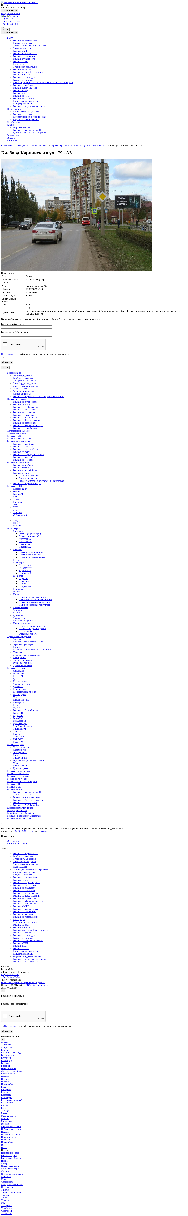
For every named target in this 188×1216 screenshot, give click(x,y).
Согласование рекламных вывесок (30, 45)
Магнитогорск (8, 1116)
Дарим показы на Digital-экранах (29, 132)
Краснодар (6, 1097)
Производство (14, 109)
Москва (5, 1124)
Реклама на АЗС (21, 95)
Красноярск (7, 1102)
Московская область (11, 1126)
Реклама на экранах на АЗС (27, 130)
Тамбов (5, 1189)
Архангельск (7, 1044)
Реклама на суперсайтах (25, 877)
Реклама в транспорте (24, 59)
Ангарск (5, 1042)
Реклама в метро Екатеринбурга (29, 72)
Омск (4, 1145)
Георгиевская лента (22, 127)
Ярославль (6, 1213)
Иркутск (5, 1081)
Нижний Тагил (8, 1137)
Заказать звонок (9, 11)
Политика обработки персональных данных (23, 982)
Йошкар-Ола (7, 1084)
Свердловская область (24, 872)
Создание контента (22, 48)
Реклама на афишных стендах (28, 901)
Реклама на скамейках (24, 890)
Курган (4, 1105)
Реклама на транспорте (24, 56)
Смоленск (6, 1176)
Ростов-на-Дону (9, 1155)
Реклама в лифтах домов (25, 88)
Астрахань (6, 1047)
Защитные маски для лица (26, 119)
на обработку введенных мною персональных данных (38, 1026)
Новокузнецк (8, 1139)
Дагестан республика (11, 1071)
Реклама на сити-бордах (25, 903)
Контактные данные (17, 843)
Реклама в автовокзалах (25, 53)
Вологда (5, 1063)
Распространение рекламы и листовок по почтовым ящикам (43, 82)
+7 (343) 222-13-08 (10, 21)
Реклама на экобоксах (24, 85)
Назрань (5, 1131)
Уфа (3, 1203)
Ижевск (5, 1079)
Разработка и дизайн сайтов (27, 956)
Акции (10, 124)
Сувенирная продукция (25, 66)
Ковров (5, 1092)
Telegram (42, 831)
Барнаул (5, 1050)
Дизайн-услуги (14, 122)
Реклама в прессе (21, 74)
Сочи (3, 1179)
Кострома (6, 1095)
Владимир (6, 1058)
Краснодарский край (11, 1100)
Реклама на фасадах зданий (26, 895)
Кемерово (6, 1089)
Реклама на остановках (24, 898)
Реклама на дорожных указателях (29, 106)
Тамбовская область (11, 1192)
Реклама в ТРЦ (20, 90)
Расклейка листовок (23, 80)
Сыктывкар (7, 1187)
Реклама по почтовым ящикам (28, 940)
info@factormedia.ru (10, 13)
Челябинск (6, 1208)
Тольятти (5, 1195)
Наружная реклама (22, 43)
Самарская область (10, 1166)
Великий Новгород (11, 1052)
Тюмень (5, 1200)
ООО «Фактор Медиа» (36, 985)
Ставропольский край (12, 1184)
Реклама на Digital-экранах (26, 882)
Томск (4, 1197)
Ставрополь (7, 1182)
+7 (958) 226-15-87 (10, 24)
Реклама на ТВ (20, 61)
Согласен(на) (7, 354)
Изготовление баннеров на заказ (29, 117)
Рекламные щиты (21, 880)
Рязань (4, 1160)
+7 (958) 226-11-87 (10, 18)
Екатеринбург (8, 1073)
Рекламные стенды (22, 114)
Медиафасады (20, 866)
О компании (13, 135)
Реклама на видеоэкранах (25, 40)
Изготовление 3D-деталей (26, 111)
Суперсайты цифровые (24, 859)
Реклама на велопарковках (26, 893)
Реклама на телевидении (25, 917)
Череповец (6, 1211)
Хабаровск (6, 1205)
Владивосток (7, 1055)
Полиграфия (19, 64)
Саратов (5, 1171)
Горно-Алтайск (8, 1068)
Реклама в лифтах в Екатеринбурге (30, 930)
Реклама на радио (22, 69)
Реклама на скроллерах (24, 885)
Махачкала (6, 1121)
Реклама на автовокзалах (25, 909)
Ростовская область (11, 1158)
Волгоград (6, 1060)
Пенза (4, 1147)
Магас (4, 1113)
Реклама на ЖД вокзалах (25, 98)
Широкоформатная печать (26, 101)
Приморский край (10, 1153)
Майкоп (5, 1118)
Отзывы (11, 138)
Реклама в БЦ (20, 93)
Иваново (5, 1076)
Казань (4, 1087)
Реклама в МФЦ (21, 51)
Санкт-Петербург (10, 1168)
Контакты (12, 140)
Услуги (5, 29)
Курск (4, 1108)
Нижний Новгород (10, 1134)
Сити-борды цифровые (24, 861)
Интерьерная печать (23, 103)
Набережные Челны (11, 1129)
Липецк (5, 1110)
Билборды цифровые (23, 856)
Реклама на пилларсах (24, 888)
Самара (5, 1163)
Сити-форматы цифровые (26, 864)
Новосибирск (8, 1142)
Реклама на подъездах (24, 77)
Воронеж (5, 1066)
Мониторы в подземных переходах (30, 869)
